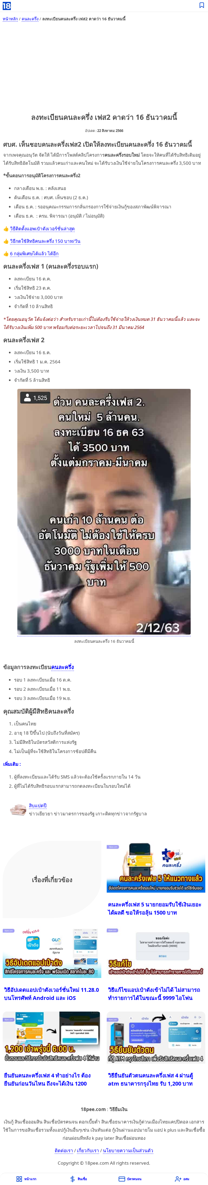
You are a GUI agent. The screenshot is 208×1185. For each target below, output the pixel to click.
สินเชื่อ (82, 1179)
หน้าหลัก (10, 18)
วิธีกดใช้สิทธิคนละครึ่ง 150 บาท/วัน (45, 241)
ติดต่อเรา (64, 1150)
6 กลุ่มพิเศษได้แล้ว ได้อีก (34, 253)
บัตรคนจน (134, 1179)
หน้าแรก (30, 1179)
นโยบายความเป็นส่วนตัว (128, 1150)
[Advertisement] (104, 66)
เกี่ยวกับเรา (88, 1150)
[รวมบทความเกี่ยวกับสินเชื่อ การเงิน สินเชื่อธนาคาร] (202, 6)
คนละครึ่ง (30, 18)
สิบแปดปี (38, 805)
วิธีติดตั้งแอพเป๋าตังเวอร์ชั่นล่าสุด (42, 228)
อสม (186, 1179)
